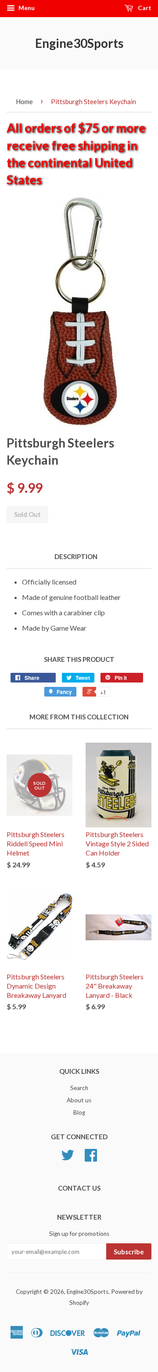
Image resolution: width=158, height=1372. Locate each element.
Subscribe (129, 1252)
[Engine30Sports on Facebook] (90, 1158)
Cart (143, 7)
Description (75, 556)
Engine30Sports (79, 43)
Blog (79, 1112)
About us (79, 1100)
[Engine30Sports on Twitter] (67, 1158)
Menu (26, 7)
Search (79, 1087)
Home (24, 101)
